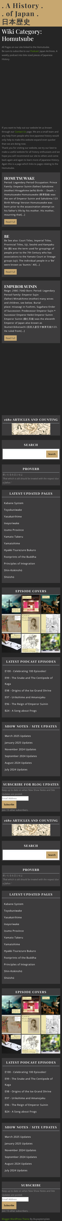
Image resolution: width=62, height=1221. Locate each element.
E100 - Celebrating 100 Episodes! (25, 671)
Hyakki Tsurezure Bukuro (20, 550)
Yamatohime (12, 543)
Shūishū (9, 577)
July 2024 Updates (16, 769)
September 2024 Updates (21, 756)
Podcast (34, 51)
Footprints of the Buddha (20, 556)
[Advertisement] (31, 93)
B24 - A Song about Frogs (21, 710)
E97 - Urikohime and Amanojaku (25, 697)
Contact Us (20, 131)
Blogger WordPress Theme (15, 1218)
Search (31, 445)
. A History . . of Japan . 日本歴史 (22, 13)
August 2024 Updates (18, 762)
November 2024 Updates (20, 749)
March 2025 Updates (18, 736)
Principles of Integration (19, 563)
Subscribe (9, 804)
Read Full (9, 221)
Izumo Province (14, 530)
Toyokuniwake (13, 509)
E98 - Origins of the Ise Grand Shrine (28, 690)
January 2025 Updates (19, 742)
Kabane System (13, 503)
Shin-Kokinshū (13, 570)
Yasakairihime (13, 516)
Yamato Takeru (13, 536)
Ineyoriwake (11, 523)
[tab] (56, 13)
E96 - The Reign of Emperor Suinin (26, 704)
